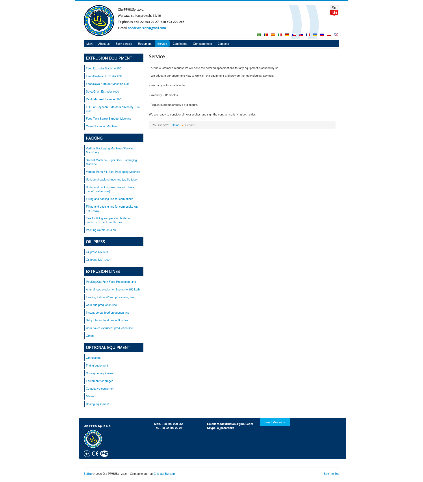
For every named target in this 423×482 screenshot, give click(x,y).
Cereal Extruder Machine (101, 126)
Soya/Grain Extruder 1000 (102, 91)
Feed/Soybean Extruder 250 (104, 76)
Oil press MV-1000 (97, 259)
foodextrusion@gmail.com (147, 28)
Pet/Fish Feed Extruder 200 (103, 99)
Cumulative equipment (100, 388)
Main (89, 43)
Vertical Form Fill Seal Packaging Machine (113, 171)
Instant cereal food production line (107, 312)
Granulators (93, 357)
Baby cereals (123, 43)
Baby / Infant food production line (107, 320)
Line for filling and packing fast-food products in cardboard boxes (108, 220)
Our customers (202, 43)
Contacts (223, 43)
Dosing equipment (97, 404)
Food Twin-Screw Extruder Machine (108, 118)
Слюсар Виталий (165, 473)
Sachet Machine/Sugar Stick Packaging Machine (111, 162)
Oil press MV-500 (97, 252)
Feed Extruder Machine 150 (103, 68)
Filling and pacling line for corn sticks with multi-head (112, 208)
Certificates (180, 43)
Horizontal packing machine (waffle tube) (111, 179)
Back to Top (331, 473)
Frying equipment (97, 365)
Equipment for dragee (99, 381)
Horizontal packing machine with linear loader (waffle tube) (110, 189)
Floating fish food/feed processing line (110, 297)
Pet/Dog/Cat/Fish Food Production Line (111, 281)
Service (162, 43)
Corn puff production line (101, 305)
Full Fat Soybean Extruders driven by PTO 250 (113, 109)
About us (104, 43)
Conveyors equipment (100, 373)
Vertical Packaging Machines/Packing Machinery (110, 150)
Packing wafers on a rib (101, 230)
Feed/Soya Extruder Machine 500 (107, 84)
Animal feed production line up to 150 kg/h (113, 289)
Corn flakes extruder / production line (109, 328)
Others (90, 335)
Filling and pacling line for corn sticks (109, 199)
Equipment (145, 43)
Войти (88, 473)
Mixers (90, 396)
